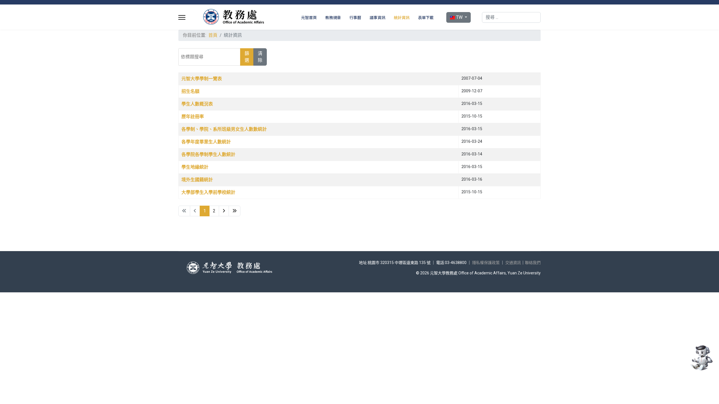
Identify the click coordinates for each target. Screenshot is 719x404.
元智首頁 (309, 17)
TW (459, 17)
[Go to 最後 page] (234, 211)
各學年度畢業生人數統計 (206, 141)
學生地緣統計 (194, 167)
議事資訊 (377, 17)
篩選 (247, 57)
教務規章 (333, 17)
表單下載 (426, 17)
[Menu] (181, 17)
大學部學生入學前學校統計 (208, 192)
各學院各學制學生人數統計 (208, 154)
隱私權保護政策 (486, 262)
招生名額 (190, 91)
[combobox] (511, 17)
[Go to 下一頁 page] (224, 211)
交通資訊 (513, 262)
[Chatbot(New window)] (700, 357)
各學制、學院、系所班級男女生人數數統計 (224, 129)
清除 (260, 57)
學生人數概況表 (197, 104)
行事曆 (355, 17)
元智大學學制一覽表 (201, 78)
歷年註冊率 (192, 116)
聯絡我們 (533, 262)
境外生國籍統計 (197, 179)
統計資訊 (401, 17)
